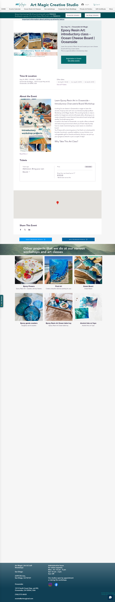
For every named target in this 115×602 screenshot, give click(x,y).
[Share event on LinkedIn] (29, 229)
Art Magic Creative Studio (54, 4)
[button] (15, 9)
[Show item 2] (32, 148)
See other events (74, 61)
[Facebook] (56, 584)
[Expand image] (35, 121)
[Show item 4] (49, 148)
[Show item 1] (24, 148)
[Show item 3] (41, 148)
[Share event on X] (25, 229)
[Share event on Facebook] (20, 229)
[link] (97, 5)
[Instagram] (50, 584)
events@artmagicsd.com (24, 599)
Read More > (24, 154)
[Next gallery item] (49, 121)
